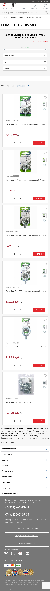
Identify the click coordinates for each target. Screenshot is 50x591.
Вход (34, 1)
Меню (24, 8)
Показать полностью (10, 442)
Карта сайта (7, 477)
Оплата (5, 460)
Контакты (6, 488)
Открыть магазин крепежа (26, 535)
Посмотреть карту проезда (26, 528)
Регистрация (43, 1)
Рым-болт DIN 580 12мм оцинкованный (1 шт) (26, 291)
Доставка (6, 482)
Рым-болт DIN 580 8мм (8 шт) (18, 402)
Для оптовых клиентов (27, 543)
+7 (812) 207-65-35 (17, 514)
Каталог (14, 8)
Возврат (5, 466)
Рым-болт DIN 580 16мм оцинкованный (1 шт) (26, 347)
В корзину (38, 143)
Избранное (34, 8)
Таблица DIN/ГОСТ (10, 494)
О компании (7, 454)
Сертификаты (8, 471)
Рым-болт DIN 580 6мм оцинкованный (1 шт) (25, 124)
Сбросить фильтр (41, 41)
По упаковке (21, 86)
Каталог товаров (9, 449)
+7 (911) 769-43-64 (17, 507)
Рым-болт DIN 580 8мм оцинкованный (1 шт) (25, 180)
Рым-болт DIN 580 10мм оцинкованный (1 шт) (26, 236)
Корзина (45, 8)
